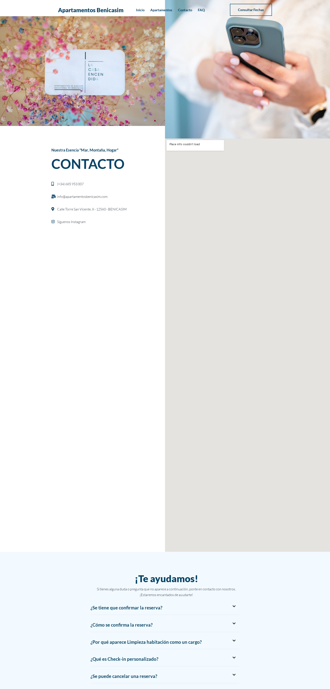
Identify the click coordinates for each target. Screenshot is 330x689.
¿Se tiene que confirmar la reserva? (126, 607)
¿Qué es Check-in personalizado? (124, 659)
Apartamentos (161, 10)
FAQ (201, 10)
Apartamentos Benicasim (91, 9)
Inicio (140, 10)
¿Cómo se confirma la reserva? (122, 625)
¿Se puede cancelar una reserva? (124, 676)
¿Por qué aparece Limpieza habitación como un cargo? (146, 642)
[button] (165, 608)
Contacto (185, 10)
